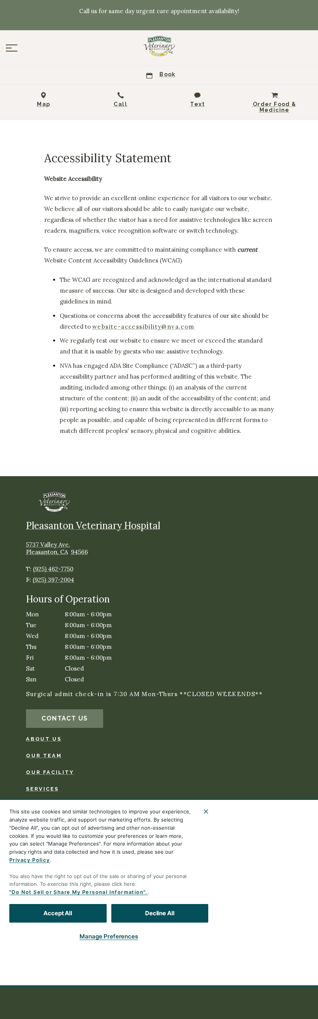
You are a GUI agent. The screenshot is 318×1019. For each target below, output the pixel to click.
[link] (159, 46)
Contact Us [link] (64, 718)
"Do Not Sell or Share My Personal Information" (77, 892)
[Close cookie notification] (205, 811)
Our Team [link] (44, 755)
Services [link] (42, 789)
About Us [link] (43, 739)
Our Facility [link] (50, 772)
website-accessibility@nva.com (143, 326)
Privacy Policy (29, 860)
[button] (11, 48)
